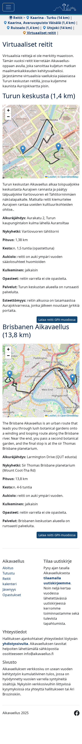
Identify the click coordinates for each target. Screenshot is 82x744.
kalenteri (10, 584)
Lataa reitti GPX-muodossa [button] (56, 320)
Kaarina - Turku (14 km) (49, 17)
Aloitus (8, 568)
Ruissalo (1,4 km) (24, 27)
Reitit (17, 17)
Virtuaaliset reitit (41, 33)
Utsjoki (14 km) (59, 27)
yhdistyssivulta (15, 643)
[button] (22, 149)
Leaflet (52, 176)
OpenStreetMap (69, 176)
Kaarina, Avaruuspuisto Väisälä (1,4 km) (41, 22)
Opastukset (12, 595)
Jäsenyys (9, 589)
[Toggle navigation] (8, 7)
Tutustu (9, 573)
